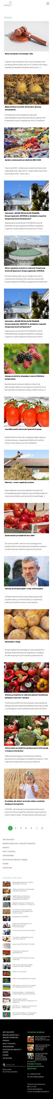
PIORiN (5, 864)
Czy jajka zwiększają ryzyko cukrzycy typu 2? (22, 938)
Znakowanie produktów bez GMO (20, 535)
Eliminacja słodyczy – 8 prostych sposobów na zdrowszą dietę (24, 1013)
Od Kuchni (7, 868)
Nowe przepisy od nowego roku (19, 54)
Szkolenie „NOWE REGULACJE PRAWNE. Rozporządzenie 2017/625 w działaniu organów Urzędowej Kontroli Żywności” (25, 216)
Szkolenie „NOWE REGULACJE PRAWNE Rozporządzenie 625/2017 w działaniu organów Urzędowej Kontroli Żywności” (25, 324)
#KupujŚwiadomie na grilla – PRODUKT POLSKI (23, 883)
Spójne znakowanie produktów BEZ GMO (23, 160)
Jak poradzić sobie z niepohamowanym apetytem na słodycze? (24, 1000)
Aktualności (8, 839)
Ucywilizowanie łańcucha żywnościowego (23, 429)
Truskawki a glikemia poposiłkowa (20, 951)
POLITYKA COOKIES (10, 1072)
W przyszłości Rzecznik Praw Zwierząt (23, 958)
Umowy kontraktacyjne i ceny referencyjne (24, 589)
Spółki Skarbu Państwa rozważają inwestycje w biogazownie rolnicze (21, 897)
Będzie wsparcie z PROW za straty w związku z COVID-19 (23, 903)
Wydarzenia (8, 856)
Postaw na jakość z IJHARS (15, 860)
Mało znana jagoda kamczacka (24, 978)
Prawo (6, 848)
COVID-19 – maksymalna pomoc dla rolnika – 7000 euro (24, 1006)
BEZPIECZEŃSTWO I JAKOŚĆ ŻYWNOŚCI (19, 843)
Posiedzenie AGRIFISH (20, 916)
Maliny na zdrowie (19, 971)
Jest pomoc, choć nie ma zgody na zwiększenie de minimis (24, 986)
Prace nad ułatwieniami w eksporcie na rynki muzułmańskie (22, 925)
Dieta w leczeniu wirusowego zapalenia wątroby (23, 890)
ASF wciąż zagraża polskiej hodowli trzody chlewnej (22, 965)
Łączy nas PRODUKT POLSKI (23, 944)
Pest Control (9, 852)
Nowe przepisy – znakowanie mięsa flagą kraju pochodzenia (23, 993)
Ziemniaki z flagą (12, 642)
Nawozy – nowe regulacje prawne (19, 482)
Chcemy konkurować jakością (23, 930)
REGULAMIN (7, 1069)
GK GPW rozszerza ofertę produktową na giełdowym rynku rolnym (22, 911)
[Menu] (47, 3)
